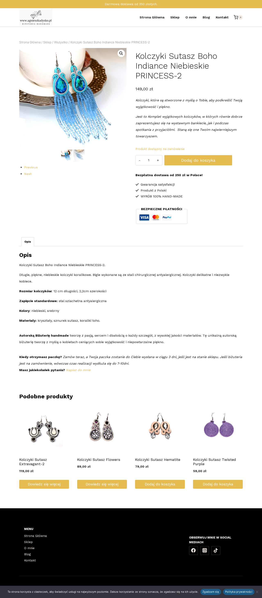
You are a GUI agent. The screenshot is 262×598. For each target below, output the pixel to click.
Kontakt (222, 17)
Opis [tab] (27, 241)
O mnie (191, 17)
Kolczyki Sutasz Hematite (157, 459)
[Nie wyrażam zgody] (257, 592)
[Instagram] (204, 550)
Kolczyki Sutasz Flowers (98, 459)
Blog (206, 17)
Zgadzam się (210, 591)
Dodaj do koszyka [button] (160, 484)
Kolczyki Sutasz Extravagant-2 (33, 461)
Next (28, 174)
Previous (31, 167)
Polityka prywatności (238, 591)
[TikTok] (215, 550)
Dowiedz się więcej (44, 484)
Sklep (175, 17)
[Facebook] (193, 550)
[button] (121, 53)
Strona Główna (152, 17)
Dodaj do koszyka (198, 160)
